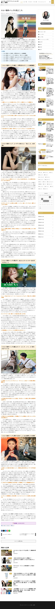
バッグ (16, 13)
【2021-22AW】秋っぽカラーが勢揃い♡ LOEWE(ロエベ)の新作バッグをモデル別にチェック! (24, 560)
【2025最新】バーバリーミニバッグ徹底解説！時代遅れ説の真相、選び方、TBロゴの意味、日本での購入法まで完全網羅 (24, 590)
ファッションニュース (43, 39)
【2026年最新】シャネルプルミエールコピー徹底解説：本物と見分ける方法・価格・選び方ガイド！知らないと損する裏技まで (50, 92)
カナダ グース (48, 179)
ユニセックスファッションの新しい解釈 (10, 2)
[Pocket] (7, 531)
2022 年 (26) (41, 228)
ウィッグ (41, 34)
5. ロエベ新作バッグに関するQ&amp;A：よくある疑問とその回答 (15, 60)
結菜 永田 (8, 13)
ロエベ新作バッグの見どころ (6, 525)
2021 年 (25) (41, 231)
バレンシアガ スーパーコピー (44, 55)
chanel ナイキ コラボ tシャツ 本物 (49, 146)
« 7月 (40, 208)
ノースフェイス (41, 177)
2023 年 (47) (41, 225)
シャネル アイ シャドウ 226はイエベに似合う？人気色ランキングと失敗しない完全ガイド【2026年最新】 (50, 103)
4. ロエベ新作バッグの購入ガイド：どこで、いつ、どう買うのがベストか (17, 58)
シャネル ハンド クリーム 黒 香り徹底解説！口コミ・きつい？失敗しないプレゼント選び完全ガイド (50, 71)
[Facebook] (2, 531)
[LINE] (9, 531)
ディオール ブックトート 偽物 (44, 57)
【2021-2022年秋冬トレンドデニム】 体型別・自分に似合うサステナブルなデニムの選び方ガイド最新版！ (24, 575)
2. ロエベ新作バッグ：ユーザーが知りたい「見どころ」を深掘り (15, 55)
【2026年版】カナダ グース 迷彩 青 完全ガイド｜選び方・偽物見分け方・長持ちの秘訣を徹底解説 (50, 112)
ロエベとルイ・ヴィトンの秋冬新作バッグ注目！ (24, 565)
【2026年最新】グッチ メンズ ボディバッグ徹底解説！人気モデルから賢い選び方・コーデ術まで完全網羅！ (24, 583)
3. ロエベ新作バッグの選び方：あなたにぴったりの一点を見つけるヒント (17, 57)
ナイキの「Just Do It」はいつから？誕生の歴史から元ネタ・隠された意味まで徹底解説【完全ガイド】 (50, 81)
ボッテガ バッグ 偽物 (42, 56)
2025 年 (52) (41, 219)
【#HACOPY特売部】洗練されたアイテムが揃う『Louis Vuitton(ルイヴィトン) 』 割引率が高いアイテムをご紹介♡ (50, 138)
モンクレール (41, 179)
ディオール (47, 177)
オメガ (52, 186)
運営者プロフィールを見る (45, 23)
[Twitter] (4, 531)
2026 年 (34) (41, 216)
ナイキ (51, 172)
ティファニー (41, 186)
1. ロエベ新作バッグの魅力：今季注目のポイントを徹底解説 (14, 53)
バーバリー (47, 186)
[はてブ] (5, 531)
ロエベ (13, 525)
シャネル (40, 172)
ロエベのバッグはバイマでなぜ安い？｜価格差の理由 (24, 551)
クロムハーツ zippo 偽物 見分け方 (49, 151)
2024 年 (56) (41, 222)
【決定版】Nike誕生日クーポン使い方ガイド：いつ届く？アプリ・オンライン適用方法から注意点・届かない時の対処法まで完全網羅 (50, 127)
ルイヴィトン (46, 172)
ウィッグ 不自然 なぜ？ (49, 157)
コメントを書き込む (18, 541)
